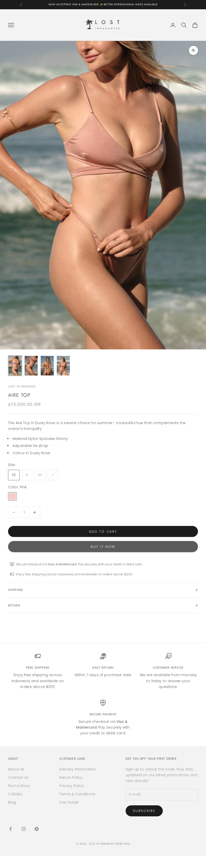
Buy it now (103, 546)
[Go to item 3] (47, 365)
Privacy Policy (71, 785)
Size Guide (68, 802)
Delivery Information (77, 769)
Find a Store (19, 785)
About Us (16, 769)
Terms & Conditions (77, 794)
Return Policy (70, 777)
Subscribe (144, 810)
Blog (12, 802)
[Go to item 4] (63, 365)
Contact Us (18, 777)
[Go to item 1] (15, 365)
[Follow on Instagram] (23, 828)
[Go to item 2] (31, 365)
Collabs (15, 794)
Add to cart (103, 531)
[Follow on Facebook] (10, 828)
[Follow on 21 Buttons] (36, 828)
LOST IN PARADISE (22, 386)
